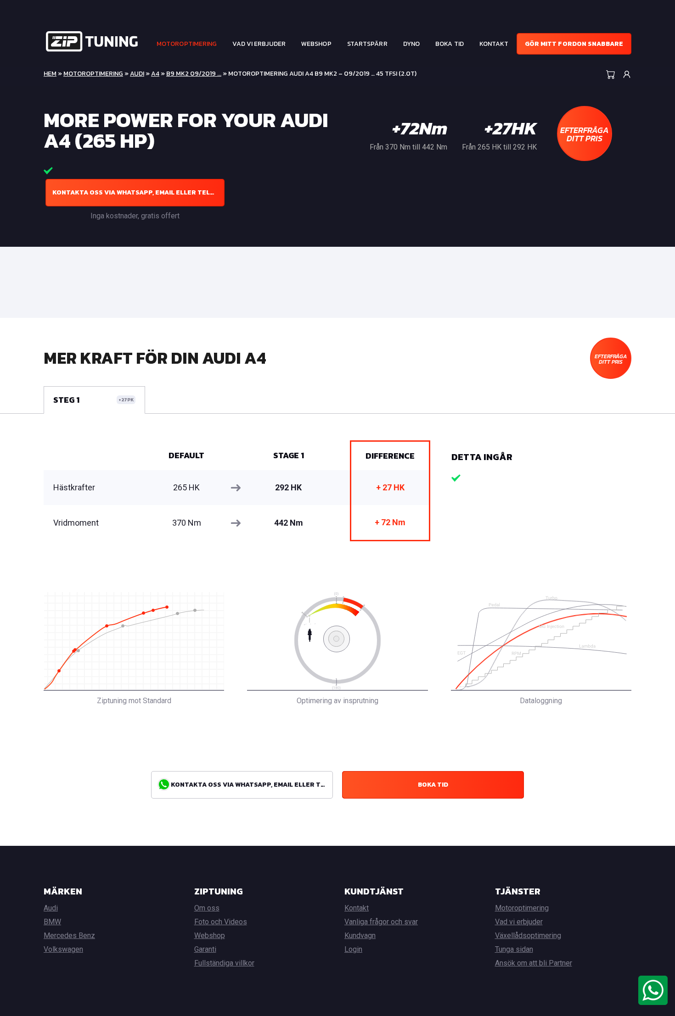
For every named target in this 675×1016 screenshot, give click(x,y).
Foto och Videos (220, 921)
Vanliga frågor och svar (381, 921)
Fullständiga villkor (224, 963)
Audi (137, 73)
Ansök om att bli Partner (533, 963)
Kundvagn (360, 935)
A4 (155, 73)
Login (353, 949)
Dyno (411, 43)
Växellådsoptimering (528, 935)
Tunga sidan (514, 949)
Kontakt (494, 43)
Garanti (205, 949)
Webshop (316, 43)
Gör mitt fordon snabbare (574, 44)
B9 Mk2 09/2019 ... (193, 73)
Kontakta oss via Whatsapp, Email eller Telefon (138, 192)
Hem (50, 73)
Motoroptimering (187, 43)
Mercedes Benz (69, 935)
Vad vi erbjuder (259, 43)
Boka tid (449, 43)
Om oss (206, 908)
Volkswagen (63, 949)
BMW (52, 921)
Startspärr (367, 43)
